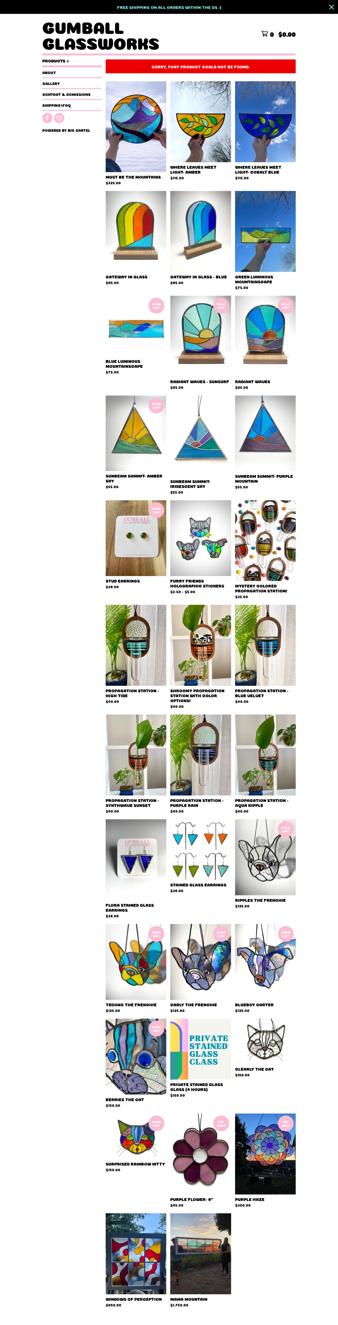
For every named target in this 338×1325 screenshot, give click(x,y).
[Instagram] (59, 118)
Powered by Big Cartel (66, 130)
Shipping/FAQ (56, 105)
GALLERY (51, 83)
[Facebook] (47, 118)
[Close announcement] (331, 7)
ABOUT (49, 72)
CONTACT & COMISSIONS (66, 94)
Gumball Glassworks (100, 34)
